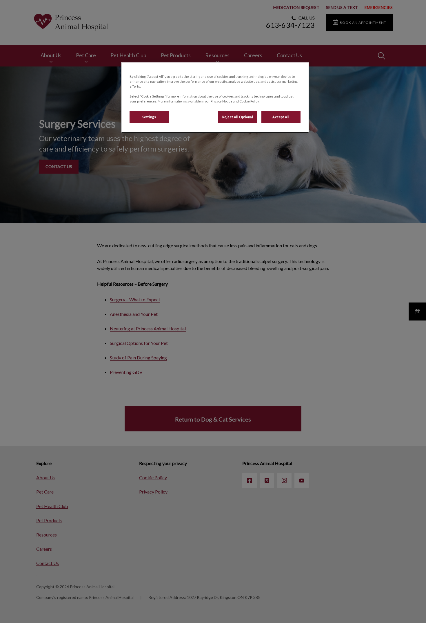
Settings (149, 117)
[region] (215, 97)
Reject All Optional (237, 117)
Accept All (281, 117)
